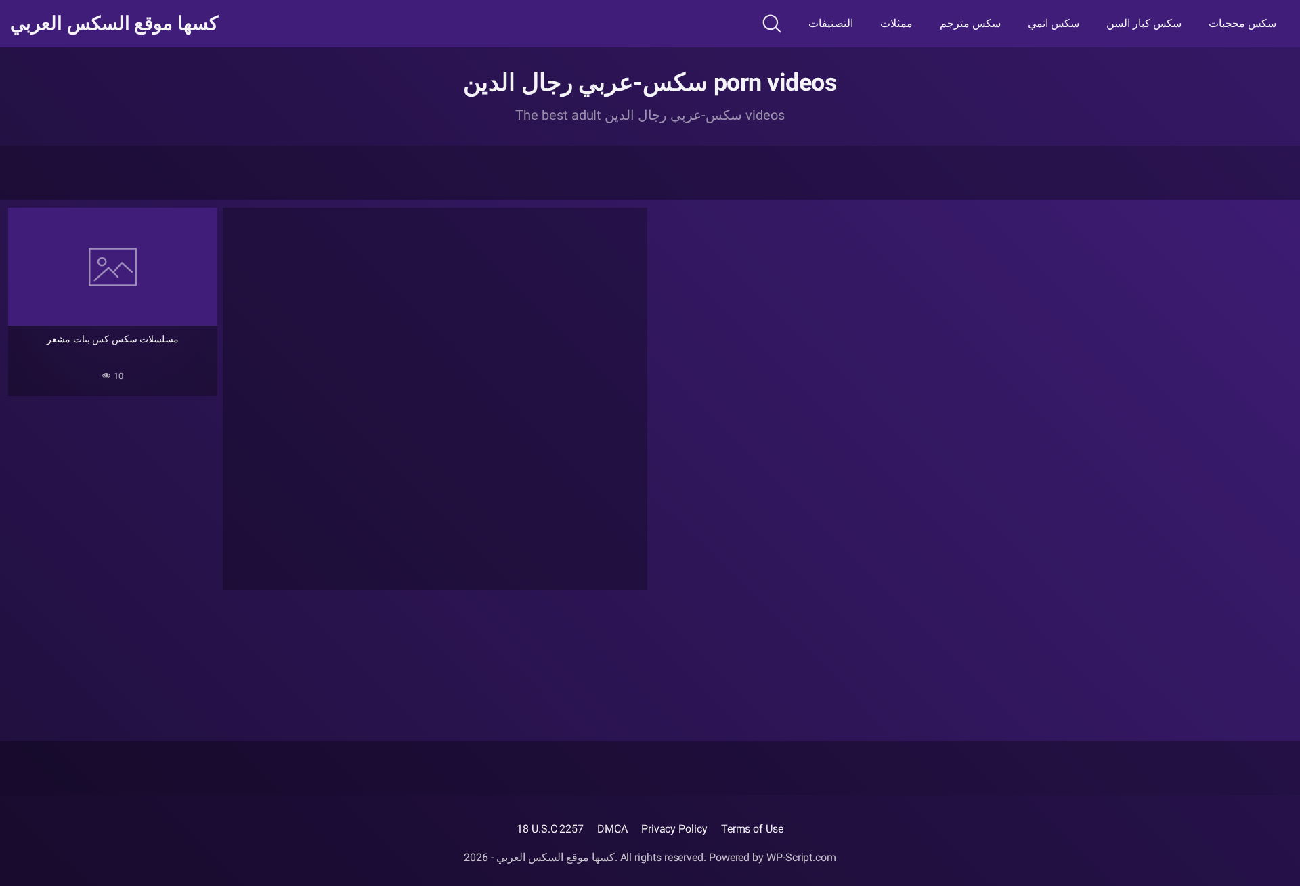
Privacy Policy (674, 828)
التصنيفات (830, 23)
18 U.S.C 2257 (550, 828)
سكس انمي (1053, 23)
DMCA (612, 828)
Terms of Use (752, 828)
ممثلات (896, 23)
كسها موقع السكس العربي (114, 23)
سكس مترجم (970, 23)
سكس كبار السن (1144, 23)
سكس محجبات (1242, 23)
